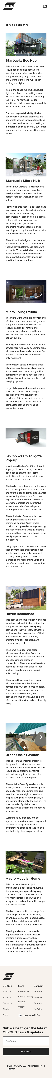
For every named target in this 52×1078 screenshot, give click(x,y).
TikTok (37, 1015)
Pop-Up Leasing (25, 996)
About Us (7, 991)
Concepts (7, 1003)
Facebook (38, 991)
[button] (38, 6)
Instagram (38, 997)
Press (5, 1015)
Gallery (21, 1006)
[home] (9, 6)
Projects (7, 997)
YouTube (38, 1009)
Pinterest (38, 1003)
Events (21, 1001)
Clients (6, 1009)
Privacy (11, 1068)
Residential (23, 991)
